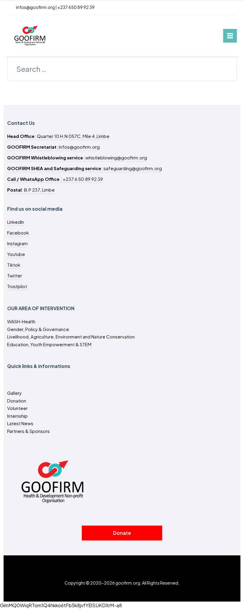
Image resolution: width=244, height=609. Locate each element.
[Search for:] (122, 70)
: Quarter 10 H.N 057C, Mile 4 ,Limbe (58, 136)
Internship (17, 416)
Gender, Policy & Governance (38, 329)
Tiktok (13, 265)
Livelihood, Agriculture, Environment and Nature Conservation (71, 336)
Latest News (20, 423)
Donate (122, 533)
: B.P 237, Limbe (31, 189)
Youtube (16, 254)
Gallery (14, 393)
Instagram (17, 243)
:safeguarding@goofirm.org (84, 168)
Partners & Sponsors (28, 431)
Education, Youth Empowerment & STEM (49, 344)
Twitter (14, 275)
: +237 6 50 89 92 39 (55, 179)
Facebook (18, 232)
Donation (16, 400)
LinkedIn (15, 222)
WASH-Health (21, 321)
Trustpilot (17, 286)
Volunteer (17, 408)
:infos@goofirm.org (53, 147)
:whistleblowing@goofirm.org (77, 157)
